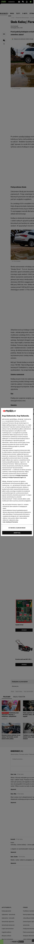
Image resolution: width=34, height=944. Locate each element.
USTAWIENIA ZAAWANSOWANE (16, 528)
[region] (17, 472)
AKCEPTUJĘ (17, 532)
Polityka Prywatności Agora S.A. (17, 477)
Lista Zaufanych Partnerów (10, 522)
